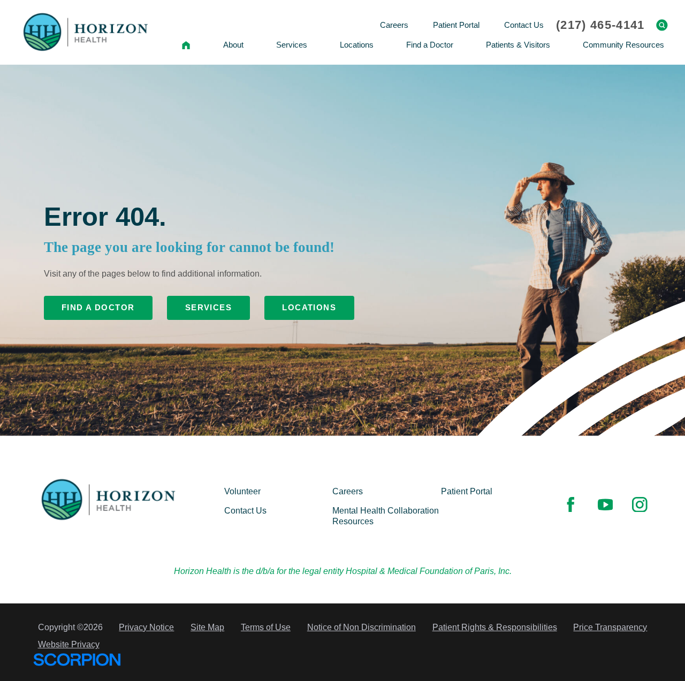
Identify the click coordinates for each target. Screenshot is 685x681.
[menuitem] (185, 45)
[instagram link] (639, 504)
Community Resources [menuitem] (623, 44)
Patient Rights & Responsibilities (494, 627)
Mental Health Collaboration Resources (385, 516)
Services (208, 307)
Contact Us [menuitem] (524, 24)
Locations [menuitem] (357, 44)
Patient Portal (466, 491)
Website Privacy (69, 644)
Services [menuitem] (291, 44)
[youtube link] (605, 504)
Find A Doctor (98, 307)
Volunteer (242, 491)
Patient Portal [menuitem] (456, 24)
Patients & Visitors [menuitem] (518, 44)
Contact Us (245, 511)
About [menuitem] (233, 44)
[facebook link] (570, 504)
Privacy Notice (146, 627)
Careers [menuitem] (394, 24)
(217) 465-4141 (600, 25)
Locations (309, 307)
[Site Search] (662, 25)
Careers (347, 491)
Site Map (207, 627)
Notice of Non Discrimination (361, 627)
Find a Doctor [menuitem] (429, 44)
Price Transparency (610, 627)
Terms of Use (266, 627)
